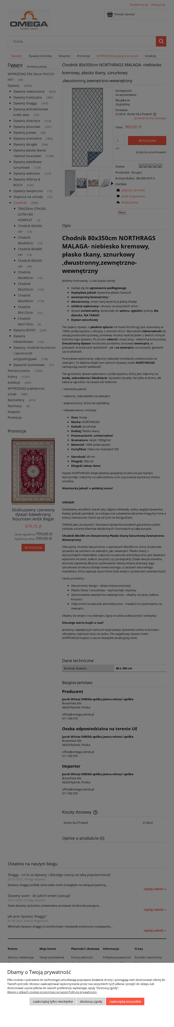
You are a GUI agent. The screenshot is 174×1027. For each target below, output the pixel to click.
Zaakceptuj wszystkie (125, 1001)
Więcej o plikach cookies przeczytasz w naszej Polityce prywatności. (52, 992)
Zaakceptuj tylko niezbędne (53, 1001)
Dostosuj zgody (91, 1001)
